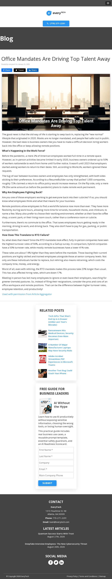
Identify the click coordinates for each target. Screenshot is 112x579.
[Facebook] (50, 562)
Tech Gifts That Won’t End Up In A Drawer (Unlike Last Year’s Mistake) (59, 320)
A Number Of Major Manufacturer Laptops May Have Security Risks (60, 347)
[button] (108, 3)
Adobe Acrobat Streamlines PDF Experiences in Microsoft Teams (60, 360)
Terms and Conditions (88, 576)
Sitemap (102, 576)
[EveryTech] (56, 12)
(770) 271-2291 (57, 23)
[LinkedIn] (61, 562)
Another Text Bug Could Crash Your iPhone (60, 372)
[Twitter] (56, 562)
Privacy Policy (72, 576)
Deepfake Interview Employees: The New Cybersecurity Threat (56, 543)
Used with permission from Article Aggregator (27, 294)
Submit (47, 483)
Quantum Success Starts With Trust (56, 533)
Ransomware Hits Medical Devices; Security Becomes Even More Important (60, 334)
